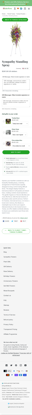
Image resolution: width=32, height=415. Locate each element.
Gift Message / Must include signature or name (16, 77)
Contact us (7, 295)
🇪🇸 (18, 8)
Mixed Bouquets (9, 291)
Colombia (27, 392)
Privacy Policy (8, 324)
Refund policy (8, 320)
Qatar (25, 394)
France (12, 388)
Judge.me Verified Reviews (10, 353)
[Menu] (29, 8)
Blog (5, 252)
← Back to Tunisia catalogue (15, 19)
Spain (7, 388)
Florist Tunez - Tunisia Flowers (16, 14)
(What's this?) (24, 218)
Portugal (24, 390)
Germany (20, 388)
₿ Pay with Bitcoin (6, 385)
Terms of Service (9, 315)
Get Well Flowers (9, 286)
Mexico (22, 392)
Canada (17, 392)
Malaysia (26, 396)
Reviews (6, 310)
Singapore (21, 396)
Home (3, 14)
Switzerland (18, 390)
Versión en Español (19, 403)
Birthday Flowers (9, 276)
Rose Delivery (8, 271)
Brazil (4, 394)
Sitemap (6, 305)
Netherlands (11, 390)
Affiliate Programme (10, 334)
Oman (3, 396)
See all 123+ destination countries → (12, 399)
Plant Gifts (7, 262)
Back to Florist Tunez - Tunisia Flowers (17, 231)
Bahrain (21, 394)
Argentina (8, 394)
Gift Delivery (8, 266)
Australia (15, 396)
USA (13, 392)
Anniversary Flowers (11, 281)
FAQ (5, 300)
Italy (16, 388)
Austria (4, 392)
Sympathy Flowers (10, 257)
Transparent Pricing (10, 329)
